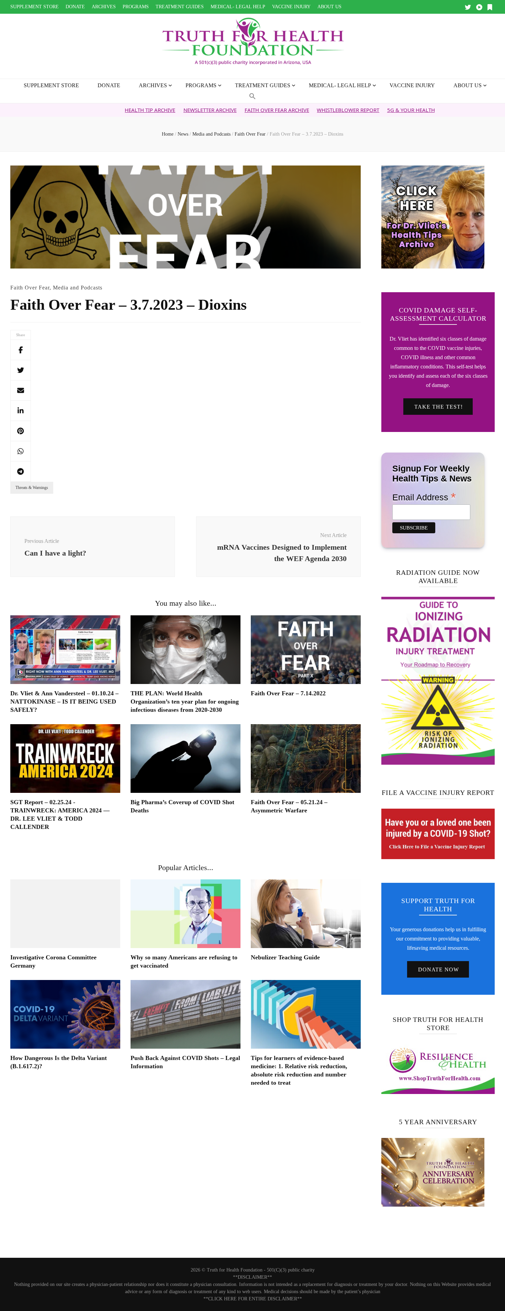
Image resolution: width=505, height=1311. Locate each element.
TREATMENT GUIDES (180, 6)
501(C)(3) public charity (291, 1270)
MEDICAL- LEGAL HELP (238, 6)
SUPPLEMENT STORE (34, 6)
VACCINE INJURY (291, 6)
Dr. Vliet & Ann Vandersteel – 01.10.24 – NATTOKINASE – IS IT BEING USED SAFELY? (64, 701)
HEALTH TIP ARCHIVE (97, 109)
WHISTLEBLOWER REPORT (296, 109)
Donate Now (438, 969)
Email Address (424, 496)
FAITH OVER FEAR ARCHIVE (224, 109)
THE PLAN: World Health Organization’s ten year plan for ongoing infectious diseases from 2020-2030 (185, 701)
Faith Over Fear (29, 287)
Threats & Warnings (31, 487)
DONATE (75, 6)
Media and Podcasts (77, 287)
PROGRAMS (136, 6)
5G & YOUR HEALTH (358, 109)
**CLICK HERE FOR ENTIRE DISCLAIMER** (252, 1298)
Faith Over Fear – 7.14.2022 (288, 693)
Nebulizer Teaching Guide (285, 957)
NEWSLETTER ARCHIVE (157, 109)
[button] (252, 97)
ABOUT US (329, 6)
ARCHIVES (104, 6)
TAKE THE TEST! (438, 407)
